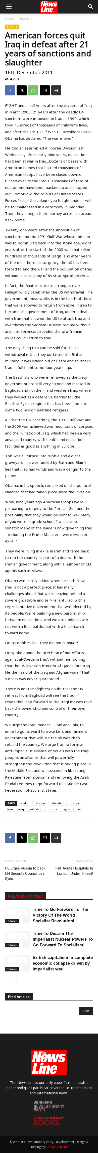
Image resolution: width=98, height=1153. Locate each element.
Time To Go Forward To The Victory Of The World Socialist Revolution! (60, 915)
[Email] (45, 90)
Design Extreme (57, 1147)
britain (40, 803)
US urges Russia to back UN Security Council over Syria (25, 873)
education (57, 803)
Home (9, 19)
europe (75, 803)
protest (53, 809)
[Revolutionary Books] (49, 1124)
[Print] (56, 90)
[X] (22, 90)
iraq (21, 809)
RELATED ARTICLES (25, 896)
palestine (35, 809)
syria (66, 809)
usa (78, 809)
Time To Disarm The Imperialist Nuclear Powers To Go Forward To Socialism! (63, 939)
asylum (25, 803)
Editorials (25, 19)
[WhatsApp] (33, 90)
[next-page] (16, 982)
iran (10, 809)
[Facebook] (10, 90)
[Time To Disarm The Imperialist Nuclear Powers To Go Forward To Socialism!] (17, 939)
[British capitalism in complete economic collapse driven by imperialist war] (17, 963)
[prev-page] (8, 982)
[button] (9, 7)
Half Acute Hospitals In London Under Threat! (74, 871)
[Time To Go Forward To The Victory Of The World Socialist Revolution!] (17, 915)
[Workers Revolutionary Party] (49, 1110)
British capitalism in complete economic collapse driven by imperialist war (63, 963)
